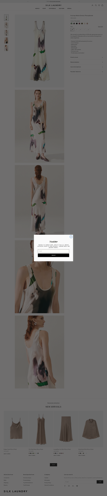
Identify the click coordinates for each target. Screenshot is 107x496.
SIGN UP (53, 255)
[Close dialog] (71, 236)
